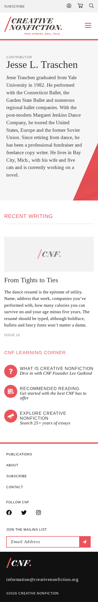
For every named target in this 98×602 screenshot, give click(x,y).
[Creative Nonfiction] (49, 26)
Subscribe (14, 6)
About (12, 465)
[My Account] (69, 6)
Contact (14, 487)
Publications (19, 454)
